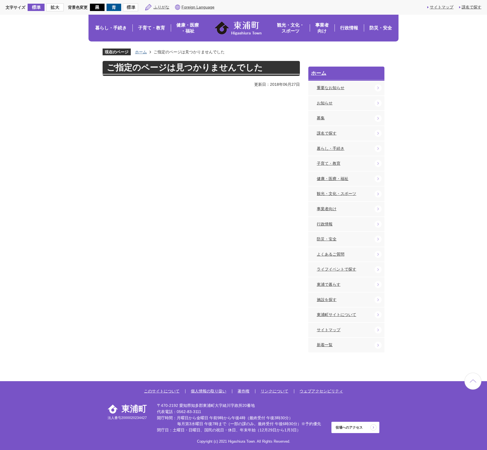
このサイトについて (162, 391)
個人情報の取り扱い (208, 391)
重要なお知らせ (330, 87)
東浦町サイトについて (336, 314)
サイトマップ (441, 7)
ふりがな (161, 7)
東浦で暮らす (328, 284)
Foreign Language (197, 7)
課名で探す (471, 7)
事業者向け (322, 28)
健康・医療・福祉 (187, 28)
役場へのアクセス (349, 427)
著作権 (243, 391)
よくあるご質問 (330, 254)
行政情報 (349, 27)
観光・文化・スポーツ (290, 28)
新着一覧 (325, 345)
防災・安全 (380, 27)
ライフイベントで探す (336, 269)
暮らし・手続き (111, 27)
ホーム (141, 52)
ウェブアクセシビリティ (321, 391)
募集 (321, 118)
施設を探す (327, 299)
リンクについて (274, 391)
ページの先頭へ (472, 381)
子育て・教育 (151, 27)
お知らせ (325, 103)
